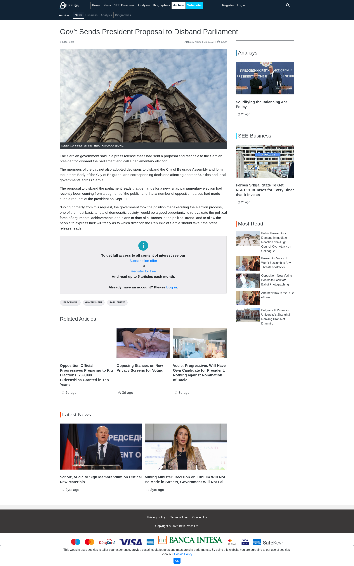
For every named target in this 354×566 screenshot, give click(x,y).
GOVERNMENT (93, 302)
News (107, 5)
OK (177, 560)
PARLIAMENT (117, 302)
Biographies (161, 5)
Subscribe (194, 5)
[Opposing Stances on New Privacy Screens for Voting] (143, 343)
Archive (178, 5)
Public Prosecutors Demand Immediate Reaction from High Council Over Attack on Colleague (276, 242)
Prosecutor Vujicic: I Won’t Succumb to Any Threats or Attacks (276, 263)
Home (96, 5)
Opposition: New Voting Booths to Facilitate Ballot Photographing (276, 280)
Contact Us (199, 517)
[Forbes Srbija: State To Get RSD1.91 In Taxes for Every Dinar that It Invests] (265, 161)
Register (228, 5)
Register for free (143, 271)
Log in (171, 287)
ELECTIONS (70, 302)
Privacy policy (156, 517)
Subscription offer (143, 261)
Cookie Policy (183, 554)
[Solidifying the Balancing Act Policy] (265, 78)
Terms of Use (179, 517)
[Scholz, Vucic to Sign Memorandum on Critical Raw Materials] (101, 447)
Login (241, 5)
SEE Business (124, 5)
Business (91, 15)
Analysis (144, 5)
